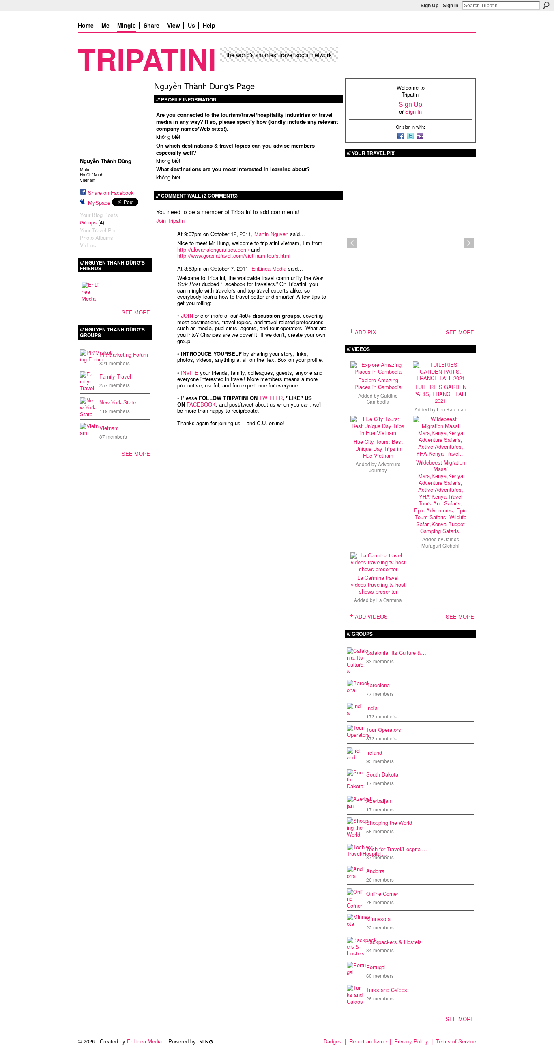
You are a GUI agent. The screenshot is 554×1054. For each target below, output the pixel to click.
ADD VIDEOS (371, 616)
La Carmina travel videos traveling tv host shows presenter (378, 584)
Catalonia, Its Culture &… (396, 652)
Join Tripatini (171, 220)
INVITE (189, 372)
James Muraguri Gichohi (440, 542)
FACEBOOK (201, 404)
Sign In (450, 6)
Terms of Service (456, 1041)
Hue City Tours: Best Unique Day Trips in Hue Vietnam (378, 448)
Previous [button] (352, 243)
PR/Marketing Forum (123, 354)
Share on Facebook (111, 192)
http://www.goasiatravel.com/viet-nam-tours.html (233, 255)
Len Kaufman (451, 409)
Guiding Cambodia (382, 398)
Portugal (376, 967)
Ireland (374, 752)
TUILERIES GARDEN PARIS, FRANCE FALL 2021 (440, 393)
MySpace (99, 202)
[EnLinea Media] (91, 291)
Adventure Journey (385, 467)
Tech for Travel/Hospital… (396, 849)
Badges (332, 1041)
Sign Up (429, 6)
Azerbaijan (378, 800)
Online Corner (382, 893)
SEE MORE (136, 312)
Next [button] (469, 243)
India (372, 708)
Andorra (375, 871)
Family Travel (115, 376)
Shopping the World (389, 822)
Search (546, 5)
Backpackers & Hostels (394, 942)
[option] (410, 243)
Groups (88, 222)
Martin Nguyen (271, 234)
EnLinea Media (268, 268)
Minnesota (378, 919)
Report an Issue (368, 1041)
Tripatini (147, 59)
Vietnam (109, 428)
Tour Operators (383, 729)
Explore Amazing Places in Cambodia (378, 383)
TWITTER (271, 398)
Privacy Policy (411, 1041)
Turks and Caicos (386, 990)
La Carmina (389, 600)
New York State (117, 402)
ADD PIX (365, 332)
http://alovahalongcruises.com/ (213, 249)
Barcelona (378, 685)
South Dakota (382, 774)
